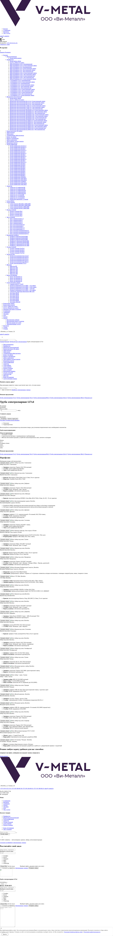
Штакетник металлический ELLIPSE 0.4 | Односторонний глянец (28, 120)
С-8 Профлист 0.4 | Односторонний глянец (22, 85)
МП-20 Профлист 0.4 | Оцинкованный (21, 67)
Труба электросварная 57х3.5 (18, 263)
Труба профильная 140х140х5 (18, 184)
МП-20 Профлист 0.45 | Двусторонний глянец (23, 74)
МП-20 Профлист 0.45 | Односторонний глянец (23, 73)
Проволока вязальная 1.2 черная (19, 199)
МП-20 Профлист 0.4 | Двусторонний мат (21, 71)
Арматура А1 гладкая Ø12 (17, 198)
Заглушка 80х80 (14, 300)
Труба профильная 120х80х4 (18, 181)
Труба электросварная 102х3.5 (58, 397)
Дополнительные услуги (14, 324)
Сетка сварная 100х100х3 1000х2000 (20, 204)
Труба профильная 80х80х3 (17, 175)
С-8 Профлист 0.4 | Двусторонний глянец (21, 86)
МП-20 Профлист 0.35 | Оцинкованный (21, 64)
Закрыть (2, 52)
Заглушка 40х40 (14, 294)
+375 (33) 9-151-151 (11, 43)
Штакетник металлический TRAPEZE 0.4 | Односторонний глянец (29, 110)
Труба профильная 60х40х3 (17, 169)
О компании (6, 30)
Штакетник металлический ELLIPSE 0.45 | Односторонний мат (28, 128)
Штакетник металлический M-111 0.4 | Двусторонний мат (26, 104)
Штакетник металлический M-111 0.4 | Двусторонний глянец (27, 102)
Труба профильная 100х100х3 (18, 178)
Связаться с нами (5, 44)
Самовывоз (6, 312)
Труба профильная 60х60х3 (17, 172)
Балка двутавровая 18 (16, 279)
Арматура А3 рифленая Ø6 (17, 187)
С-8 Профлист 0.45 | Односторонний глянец (22, 89)
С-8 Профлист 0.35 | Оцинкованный (20, 80)
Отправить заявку (33, 868)
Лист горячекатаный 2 (16, 220)
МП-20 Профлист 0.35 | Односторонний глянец (23, 65)
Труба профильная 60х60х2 (17, 171)
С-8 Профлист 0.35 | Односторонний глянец (22, 82)
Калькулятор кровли (15, 58)
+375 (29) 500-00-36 (16, 788)
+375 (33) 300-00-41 (38, 788)
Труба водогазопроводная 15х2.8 (19, 256)
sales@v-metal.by (4, 334)
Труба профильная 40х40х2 (17, 160)
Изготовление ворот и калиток (15, 321)
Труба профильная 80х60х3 (17, 174)
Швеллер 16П (14, 272)
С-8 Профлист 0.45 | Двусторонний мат (21, 93)
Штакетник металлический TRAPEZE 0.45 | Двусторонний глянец (29, 116)
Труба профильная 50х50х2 (17, 163)
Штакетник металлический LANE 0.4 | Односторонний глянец (27, 105)
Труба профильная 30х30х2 (17, 154)
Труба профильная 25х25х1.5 (18, 150)
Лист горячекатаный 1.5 (17, 218)
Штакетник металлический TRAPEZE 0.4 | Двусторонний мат (27, 113)
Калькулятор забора (15, 61)
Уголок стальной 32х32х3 (17, 250)
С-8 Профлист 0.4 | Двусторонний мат (20, 88)
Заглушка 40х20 (14, 293)
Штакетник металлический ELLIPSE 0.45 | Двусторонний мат (27, 129)
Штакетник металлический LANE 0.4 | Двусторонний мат (26, 108)
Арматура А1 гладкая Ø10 (17, 196)
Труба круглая (14, 341)
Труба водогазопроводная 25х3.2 (19, 259)
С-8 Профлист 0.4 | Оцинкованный (20, 83)
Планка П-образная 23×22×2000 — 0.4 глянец (23, 285)
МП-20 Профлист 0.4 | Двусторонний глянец (22, 70)
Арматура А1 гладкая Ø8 (17, 195)
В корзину (8, 52)
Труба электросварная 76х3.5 (25, 397)
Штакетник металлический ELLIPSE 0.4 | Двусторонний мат (27, 123)
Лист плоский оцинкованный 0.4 (19, 230)
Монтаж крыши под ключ (14, 322)
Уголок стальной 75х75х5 (17, 253)
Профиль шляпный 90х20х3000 (19, 239)
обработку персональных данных (21, 390)
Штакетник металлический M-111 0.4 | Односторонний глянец (27, 101)
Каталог (5, 28)
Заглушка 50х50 (14, 296)
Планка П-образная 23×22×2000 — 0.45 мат (22, 288)
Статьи (5, 327)
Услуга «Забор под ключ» (17, 62)
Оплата (5, 317)
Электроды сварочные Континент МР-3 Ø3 (22, 291)
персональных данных (21, 868)
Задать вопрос (4, 756)
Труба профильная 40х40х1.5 (18, 159)
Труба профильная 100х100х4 (18, 180)
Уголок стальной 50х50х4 (17, 251)
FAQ (4, 315)
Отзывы (5, 328)
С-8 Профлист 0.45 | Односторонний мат (21, 92)
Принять (5, 934)
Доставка (6, 314)
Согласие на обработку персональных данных (13, 842)
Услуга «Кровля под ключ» (11, 308)
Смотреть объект (5, 462)
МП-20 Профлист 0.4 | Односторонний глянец (23, 68)
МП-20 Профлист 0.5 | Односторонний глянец (23, 79)
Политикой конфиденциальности (92, 932)
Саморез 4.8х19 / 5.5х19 (16, 284)
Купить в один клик (13, 418)
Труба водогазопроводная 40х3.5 (19, 261)
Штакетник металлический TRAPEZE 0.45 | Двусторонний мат (28, 119)
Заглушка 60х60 (14, 299)
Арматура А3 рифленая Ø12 (18, 192)
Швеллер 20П (14, 273)
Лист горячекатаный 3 (16, 221)
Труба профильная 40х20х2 (17, 157)
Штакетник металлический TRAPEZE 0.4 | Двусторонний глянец (28, 111)
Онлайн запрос (5, 834)
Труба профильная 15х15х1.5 (18, 146)
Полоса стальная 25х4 (16, 212)
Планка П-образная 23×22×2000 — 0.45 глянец (23, 287)
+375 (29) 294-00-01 (27, 788)
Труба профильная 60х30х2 (17, 166)
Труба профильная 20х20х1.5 (18, 147)
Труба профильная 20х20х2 (17, 149)
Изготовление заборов (13, 319)
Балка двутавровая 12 (16, 276)
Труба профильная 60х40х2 (17, 168)
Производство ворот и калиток (12, 309)
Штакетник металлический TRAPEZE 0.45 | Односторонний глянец (29, 114)
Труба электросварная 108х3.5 (76, 397)
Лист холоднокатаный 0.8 (17, 224)
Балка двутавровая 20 (16, 281)
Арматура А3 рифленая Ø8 (17, 189)
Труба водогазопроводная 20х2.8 (19, 257)
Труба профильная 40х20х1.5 (18, 156)
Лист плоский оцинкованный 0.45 (19, 232)
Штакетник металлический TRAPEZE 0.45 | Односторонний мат (28, 117)
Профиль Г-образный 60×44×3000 (19, 244)
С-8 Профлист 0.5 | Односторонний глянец (22, 95)
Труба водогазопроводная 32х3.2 (19, 260)
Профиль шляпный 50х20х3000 (19, 236)
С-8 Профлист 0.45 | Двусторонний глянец (22, 91)
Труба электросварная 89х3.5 (41, 397)
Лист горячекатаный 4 (16, 223)
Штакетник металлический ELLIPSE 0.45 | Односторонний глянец (29, 125)
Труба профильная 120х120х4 (18, 183)
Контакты (6, 31)
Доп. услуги (6, 33)
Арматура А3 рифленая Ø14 (18, 193)
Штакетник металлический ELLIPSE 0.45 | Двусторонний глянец (28, 126)
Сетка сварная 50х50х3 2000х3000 (19, 208)
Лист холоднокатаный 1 (16, 226)
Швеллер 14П (14, 270)
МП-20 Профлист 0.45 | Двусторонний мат (22, 77)
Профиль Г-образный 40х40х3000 (19, 241)
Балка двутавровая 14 (16, 278)
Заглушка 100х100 (15, 302)
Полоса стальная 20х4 (16, 211)
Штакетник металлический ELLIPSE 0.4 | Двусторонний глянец (28, 122)
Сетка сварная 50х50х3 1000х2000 (19, 206)
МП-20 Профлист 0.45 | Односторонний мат (22, 76)
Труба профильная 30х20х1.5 (18, 153)
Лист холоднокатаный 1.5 (17, 229)
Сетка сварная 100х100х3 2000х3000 (20, 205)
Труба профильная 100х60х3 (18, 177)
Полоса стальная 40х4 (16, 215)
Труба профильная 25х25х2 (17, 151)
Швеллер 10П (14, 267)
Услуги (5, 318)
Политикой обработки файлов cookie (73, 932)
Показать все (88, 397)
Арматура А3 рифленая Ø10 (18, 190)
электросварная (22, 341)
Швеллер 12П (14, 269)
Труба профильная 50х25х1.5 (18, 162)
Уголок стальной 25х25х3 (17, 248)
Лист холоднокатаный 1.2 (17, 227)
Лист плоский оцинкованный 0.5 (19, 233)
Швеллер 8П (13, 266)
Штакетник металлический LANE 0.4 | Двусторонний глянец (27, 107)
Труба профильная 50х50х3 (17, 165)
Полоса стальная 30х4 (16, 214)
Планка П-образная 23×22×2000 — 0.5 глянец (23, 290)
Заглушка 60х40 (14, 297)
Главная (2, 341)
